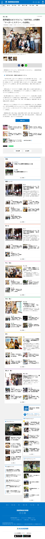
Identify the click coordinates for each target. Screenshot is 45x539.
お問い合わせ (27, 519)
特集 (37, 5)
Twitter (36, 2)
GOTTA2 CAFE (27, 140)
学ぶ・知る (32, 5)
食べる (8, 5)
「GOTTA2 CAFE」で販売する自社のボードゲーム (16, 75)
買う (19, 5)
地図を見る (22, 120)
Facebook (34, 2)
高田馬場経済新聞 (12, 2)
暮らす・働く (25, 5)
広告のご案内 (33, 519)
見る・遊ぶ (14, 5)
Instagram (39, 2)
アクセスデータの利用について (17, 519)
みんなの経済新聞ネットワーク (22, 529)
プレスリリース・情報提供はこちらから (28, 517)
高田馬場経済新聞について (15, 517)
